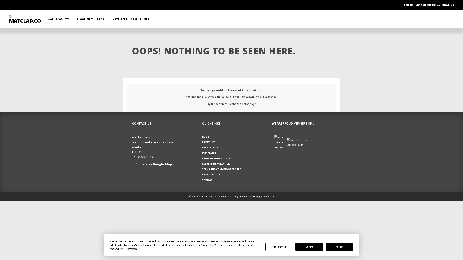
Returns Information (216, 163)
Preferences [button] (131, 249)
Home (205, 136)
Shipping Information (216, 158)
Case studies (210, 147)
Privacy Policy (211, 174)
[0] (450, 19)
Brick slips (208, 142)
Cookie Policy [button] (207, 245)
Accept (339, 247)
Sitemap (207, 180)
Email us (448, 5)
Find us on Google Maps (154, 164)
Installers (119, 19)
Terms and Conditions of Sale (221, 169)
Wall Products (59, 19)
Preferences (279, 247)
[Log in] (443, 19)
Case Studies (140, 19)
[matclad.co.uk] (25, 19)
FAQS (101, 19)
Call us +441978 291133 (420, 5)
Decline (309, 247)
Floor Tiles (85, 19)
